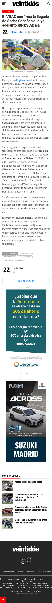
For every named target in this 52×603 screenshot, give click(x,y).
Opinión (20, 571)
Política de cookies (17, 591)
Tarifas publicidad (43, 571)
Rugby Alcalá (23, 80)
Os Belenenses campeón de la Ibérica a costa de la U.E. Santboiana (29, 497)
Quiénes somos (7, 571)
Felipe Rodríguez (27, 253)
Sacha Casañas (25, 256)
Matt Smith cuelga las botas (28, 481)
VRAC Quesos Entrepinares (15, 260)
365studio (33, 593)
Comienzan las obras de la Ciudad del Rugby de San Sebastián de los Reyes (31, 510)
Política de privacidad (33, 591)
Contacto (30, 571)
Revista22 (17, 31)
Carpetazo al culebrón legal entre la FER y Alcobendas (31, 521)
